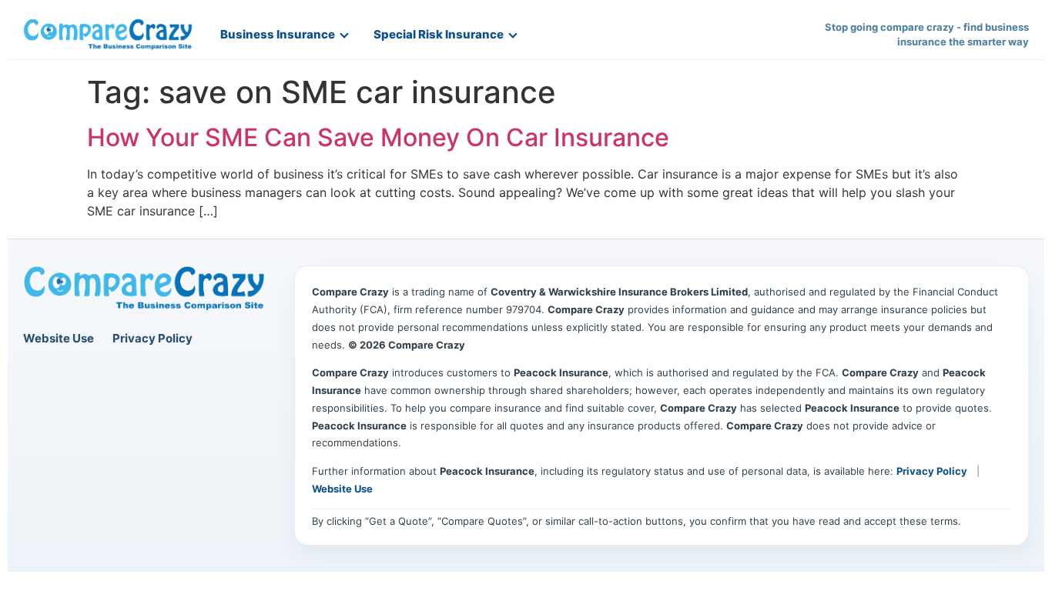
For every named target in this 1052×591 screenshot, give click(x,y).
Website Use (58, 338)
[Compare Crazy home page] (144, 288)
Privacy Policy (152, 338)
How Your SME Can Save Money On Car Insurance (378, 137)
